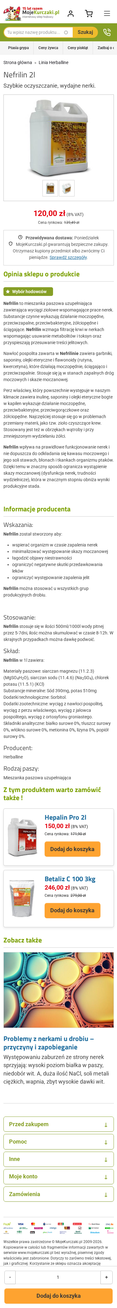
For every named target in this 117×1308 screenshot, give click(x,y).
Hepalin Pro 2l (65, 817)
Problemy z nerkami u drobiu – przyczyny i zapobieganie (48, 1042)
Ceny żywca (48, 48)
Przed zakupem (58, 1124)
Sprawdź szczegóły (68, 257)
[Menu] (107, 14)
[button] (59, 138)
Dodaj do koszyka (59, 1296)
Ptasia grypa (18, 48)
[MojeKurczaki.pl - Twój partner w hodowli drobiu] (31, 14)
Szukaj (85, 32)
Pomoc (58, 1142)
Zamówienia (58, 1194)
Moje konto (58, 1176)
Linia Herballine (53, 62)
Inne (58, 1159)
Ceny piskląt (78, 48)
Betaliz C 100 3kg (70, 878)
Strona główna (17, 62)
